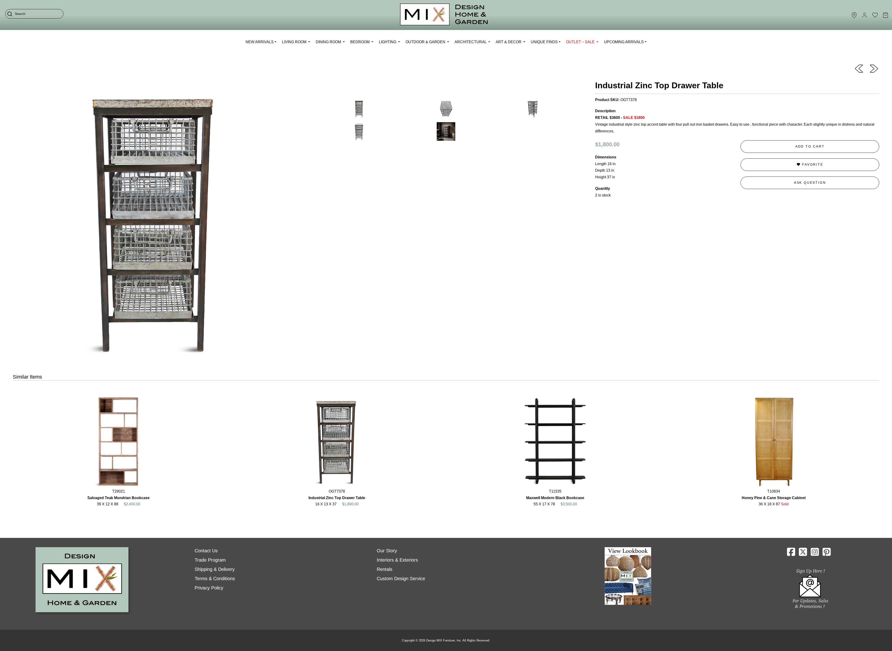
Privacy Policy (209, 587)
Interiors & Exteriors (397, 560)
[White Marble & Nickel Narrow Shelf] (859, 68)
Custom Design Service (401, 578)
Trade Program (210, 560)
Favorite (811, 164)
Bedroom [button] (360, 42)
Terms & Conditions (215, 578)
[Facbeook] (791, 553)
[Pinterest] (827, 553)
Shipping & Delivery (215, 569)
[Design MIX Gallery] (444, 14)
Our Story (387, 550)
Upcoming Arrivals (624, 42)
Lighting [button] (388, 42)
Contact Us (206, 550)
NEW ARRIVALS (260, 42)
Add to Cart (810, 146)
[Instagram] (815, 553)
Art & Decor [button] (509, 42)
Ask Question (810, 182)
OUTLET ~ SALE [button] (581, 42)
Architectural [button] (471, 42)
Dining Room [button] (329, 42)
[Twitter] (803, 553)
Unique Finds (544, 42)
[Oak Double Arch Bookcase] (874, 68)
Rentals (384, 569)
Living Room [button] (294, 42)
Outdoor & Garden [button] (426, 42)
